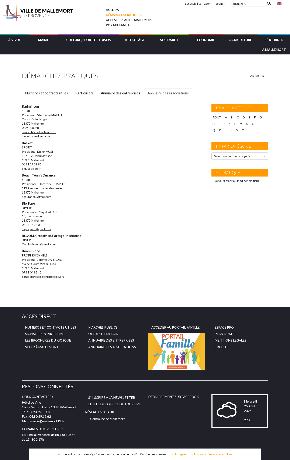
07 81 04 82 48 (31, 272)
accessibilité (193, 3)
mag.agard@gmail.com (36, 229)
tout (217, 117)
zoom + (220, 3)
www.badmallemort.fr (36, 136)
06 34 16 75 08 (31, 224)
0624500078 (30, 128)
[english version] (279, 3)
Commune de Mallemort (107, 419)
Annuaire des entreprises (120, 93)
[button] (14, 39)
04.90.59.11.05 (39, 412)
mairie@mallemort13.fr (47, 421)
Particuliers (84, 93)
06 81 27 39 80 (31, 164)
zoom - (208, 3)
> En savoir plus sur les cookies (212, 454)
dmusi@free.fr (31, 168)
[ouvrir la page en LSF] (285, 3)
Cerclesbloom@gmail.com (39, 244)
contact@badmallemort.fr (39, 132)
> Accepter (179, 454)
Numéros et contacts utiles (46, 93)
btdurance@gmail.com (36, 196)
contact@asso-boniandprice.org (43, 276)
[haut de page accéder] (283, 453)
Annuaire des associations (168, 93)
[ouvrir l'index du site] (180, 3)
